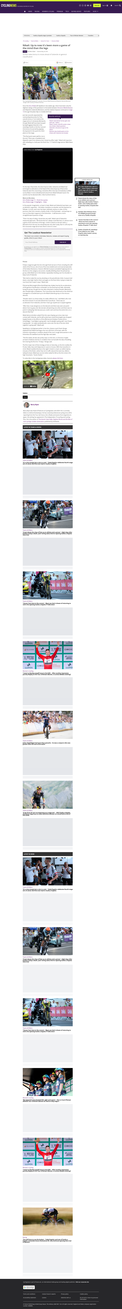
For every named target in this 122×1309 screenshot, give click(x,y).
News (30, 11)
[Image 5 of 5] (69, 83)
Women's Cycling (48, 11)
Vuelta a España (60, 35)
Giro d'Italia (32, 106)
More (95, 11)
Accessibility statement (29, 1297)
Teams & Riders (34, 41)
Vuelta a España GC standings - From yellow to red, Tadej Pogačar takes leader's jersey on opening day (88, 232)
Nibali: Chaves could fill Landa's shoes (60, 124)
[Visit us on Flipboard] (91, 5)
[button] (118, 5)
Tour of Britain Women (76, 35)
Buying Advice (76, 11)
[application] (48, 165)
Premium (60, 11)
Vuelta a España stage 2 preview (42, 35)
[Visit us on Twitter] (83, 5)
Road (25, 397)
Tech (67, 11)
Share (26, 62)
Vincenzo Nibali (55, 41)
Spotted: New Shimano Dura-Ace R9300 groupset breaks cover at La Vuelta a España (87, 213)
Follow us (61, 62)
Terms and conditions (29, 1294)
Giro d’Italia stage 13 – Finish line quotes (35, 200)
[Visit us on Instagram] (85, 5)
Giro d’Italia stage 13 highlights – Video (35, 202)
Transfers (90, 35)
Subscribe (97, 5)
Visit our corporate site (82, 1282)
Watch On (26, 386)
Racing (37, 11)
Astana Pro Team (45, 41)
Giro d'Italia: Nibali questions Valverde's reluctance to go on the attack (58, 127)
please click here (58, 358)
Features (87, 11)
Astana (70, 108)
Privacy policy (64, 1294)
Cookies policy (84, 1294)
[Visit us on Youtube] (88, 5)
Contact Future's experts (49, 1294)
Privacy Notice (27, 248)
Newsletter (69, 62)
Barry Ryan (32, 51)
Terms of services (44, 247)
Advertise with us (66, 1297)
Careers (44, 1297)
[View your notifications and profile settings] (111, 5)
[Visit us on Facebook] (80, 5)
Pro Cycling (26, 41)
